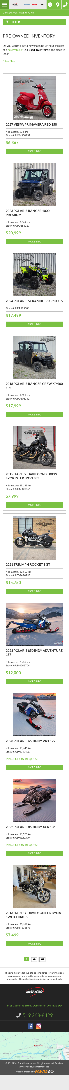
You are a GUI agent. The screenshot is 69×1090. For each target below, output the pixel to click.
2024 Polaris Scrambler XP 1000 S (34, 301)
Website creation (23, 1071)
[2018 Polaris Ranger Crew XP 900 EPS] (34, 357)
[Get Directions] (57, 4)
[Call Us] (65, 4)
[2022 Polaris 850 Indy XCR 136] (34, 800)
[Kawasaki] (34, 4)
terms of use (43, 1066)
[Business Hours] (50, 4)
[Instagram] (38, 1026)
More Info (34, 151)
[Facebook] (30, 1026)
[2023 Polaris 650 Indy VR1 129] (34, 714)
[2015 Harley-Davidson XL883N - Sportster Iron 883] (34, 447)
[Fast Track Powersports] (15, 4)
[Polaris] (26, 4)
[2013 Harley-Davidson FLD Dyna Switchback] (34, 886)
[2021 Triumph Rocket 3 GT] (34, 538)
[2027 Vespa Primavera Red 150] (34, 98)
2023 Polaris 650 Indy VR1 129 (30, 741)
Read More (9, 61)
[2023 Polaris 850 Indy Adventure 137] (34, 624)
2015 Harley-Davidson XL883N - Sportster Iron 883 (32, 476)
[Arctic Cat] (42, 4)
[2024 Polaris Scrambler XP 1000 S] (34, 274)
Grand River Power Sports (18, 12)
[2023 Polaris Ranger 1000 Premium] (34, 184)
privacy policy (26, 1066)
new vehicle (15, 49)
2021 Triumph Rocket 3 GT (28, 564)
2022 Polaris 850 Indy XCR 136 (30, 827)
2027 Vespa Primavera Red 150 (31, 124)
